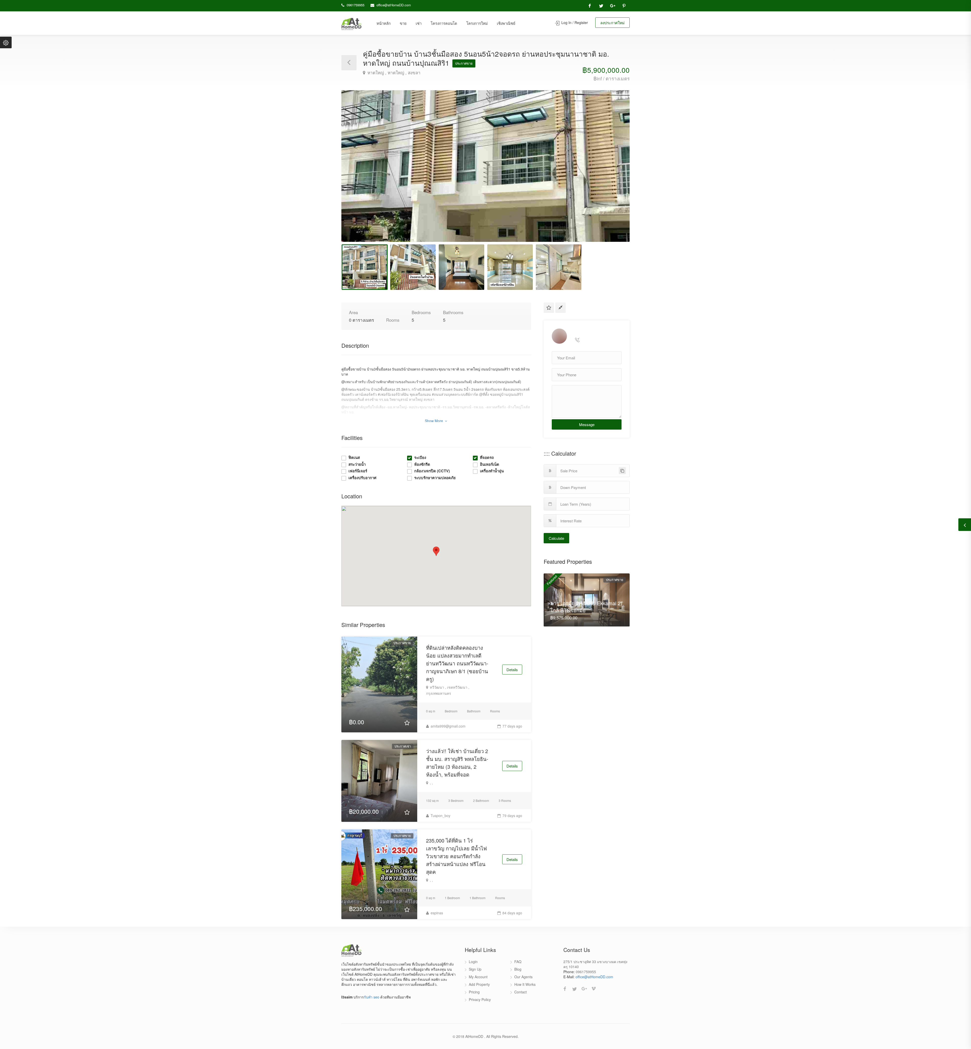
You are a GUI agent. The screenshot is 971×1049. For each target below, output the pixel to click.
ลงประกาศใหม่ (612, 22)
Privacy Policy (480, 999)
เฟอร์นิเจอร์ (357, 471)
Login (473, 961)
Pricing (474, 991)
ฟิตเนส (354, 457)
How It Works (525, 984)
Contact (520, 991)
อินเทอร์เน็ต (489, 464)
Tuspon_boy (440, 815)
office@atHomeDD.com (394, 5)
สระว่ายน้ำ (357, 464)
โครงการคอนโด (444, 23)
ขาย (403, 23)
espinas (436, 912)
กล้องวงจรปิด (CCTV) (432, 471)
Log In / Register (574, 22)
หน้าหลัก (384, 23)
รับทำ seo (371, 996)
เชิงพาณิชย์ (506, 23)
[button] (436, 551)
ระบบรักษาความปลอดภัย (435, 477)
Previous (355, 172)
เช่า (419, 23)
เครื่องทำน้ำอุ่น (492, 471)
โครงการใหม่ (477, 23)
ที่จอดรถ (487, 457)
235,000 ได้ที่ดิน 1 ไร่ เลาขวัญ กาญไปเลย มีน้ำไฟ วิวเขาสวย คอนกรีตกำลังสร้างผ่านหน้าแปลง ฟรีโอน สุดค (456, 856)
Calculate (556, 538)
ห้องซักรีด (422, 464)
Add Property (479, 984)
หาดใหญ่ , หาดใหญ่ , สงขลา (393, 72)
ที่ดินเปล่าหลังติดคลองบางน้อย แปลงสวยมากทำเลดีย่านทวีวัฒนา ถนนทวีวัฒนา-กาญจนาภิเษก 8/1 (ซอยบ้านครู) (457, 663)
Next (615, 172)
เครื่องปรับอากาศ (362, 477)
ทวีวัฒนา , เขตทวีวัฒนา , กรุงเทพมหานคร (447, 690)
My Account (478, 976)
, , (431, 782)
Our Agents (523, 976)
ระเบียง (420, 457)
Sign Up (475, 969)
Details (512, 669)
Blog (517, 969)
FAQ (517, 961)
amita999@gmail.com (448, 726)
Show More (434, 420)
